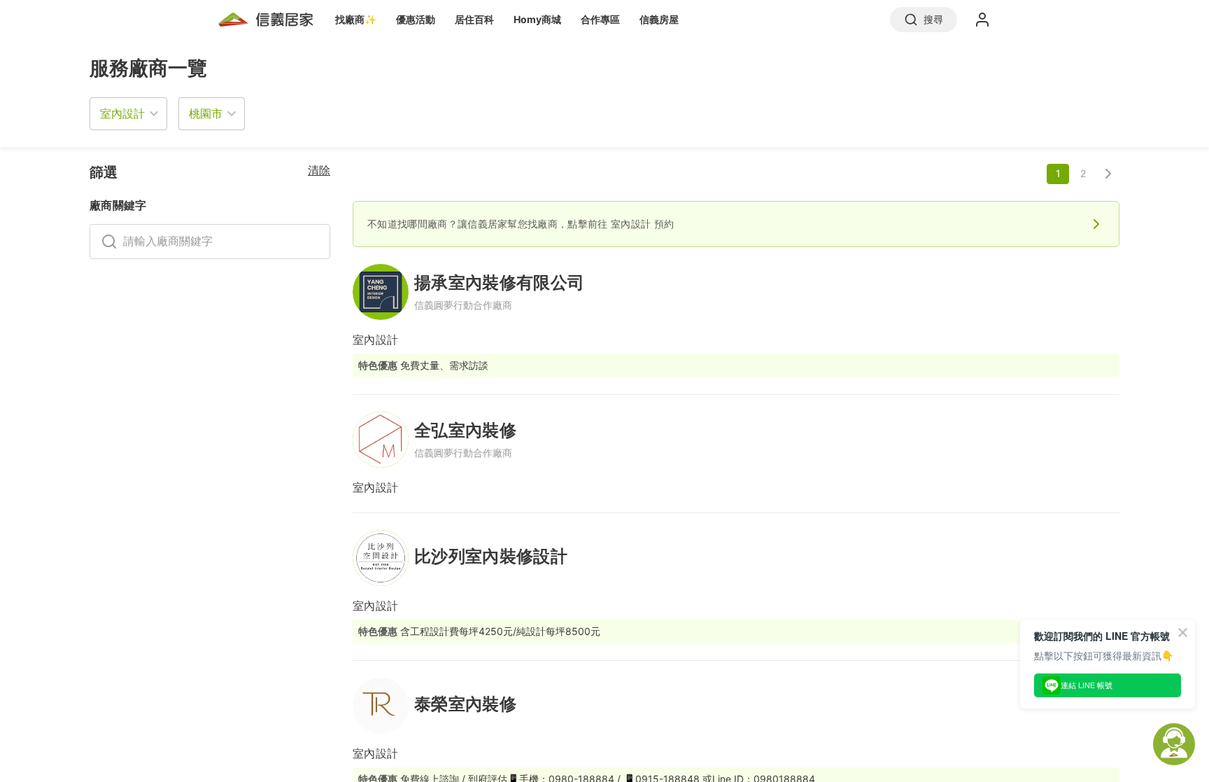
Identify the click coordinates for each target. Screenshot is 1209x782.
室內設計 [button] (122, 113)
